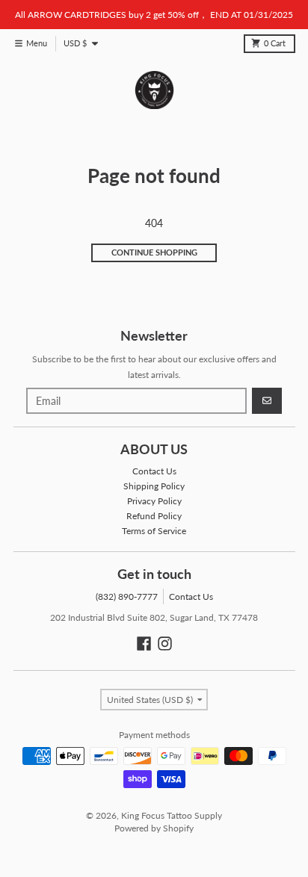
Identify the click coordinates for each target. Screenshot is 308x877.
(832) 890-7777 (127, 596)
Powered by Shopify (154, 828)
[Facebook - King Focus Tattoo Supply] (144, 643)
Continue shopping (154, 252)
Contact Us (191, 596)
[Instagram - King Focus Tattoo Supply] (165, 643)
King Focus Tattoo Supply (171, 815)
